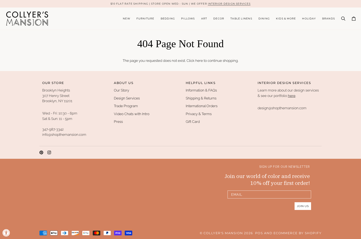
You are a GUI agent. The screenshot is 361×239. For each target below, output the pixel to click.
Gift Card (193, 122)
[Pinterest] (41, 152)
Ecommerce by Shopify (297, 233)
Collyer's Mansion (223, 233)
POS (259, 233)
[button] (145, 19)
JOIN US (303, 206)
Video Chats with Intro (131, 114)
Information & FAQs (201, 90)
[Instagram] (49, 152)
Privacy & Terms (199, 114)
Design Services (127, 98)
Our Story (121, 90)
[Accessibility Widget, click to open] (6, 233)
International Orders (201, 106)
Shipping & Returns (201, 98)
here (199, 60)
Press (118, 122)
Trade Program (126, 106)
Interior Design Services (229, 3)
